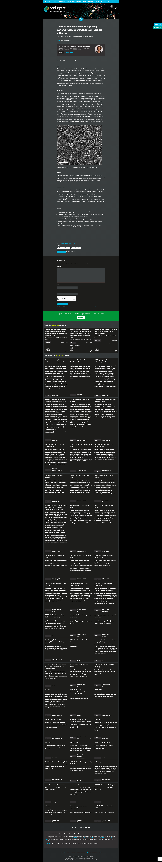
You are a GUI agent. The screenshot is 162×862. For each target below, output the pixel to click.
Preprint (58, 40)
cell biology (63, 58)
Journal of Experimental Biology (87, 837)
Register (111, 1)
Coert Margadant (69, 52)
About (54, 1)
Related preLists (157, 27)
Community (61, 1)
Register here (81, 317)
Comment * (59, 266)
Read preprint (61, 251)
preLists (78, 1)
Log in (104, 1)
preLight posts (71, 1)
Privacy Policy (62, 852)
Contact (97, 1)
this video (49, 843)
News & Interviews (88, 1)
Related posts (158, 24)
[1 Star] (66, 251)
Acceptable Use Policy (82, 852)
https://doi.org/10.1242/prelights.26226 (66, 243)
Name (58, 284)
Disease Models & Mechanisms (102, 837)
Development (66, 837)
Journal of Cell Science (74, 837)
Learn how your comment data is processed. (85, 306)
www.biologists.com (50, 845)
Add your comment (62, 303)
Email (58, 291)
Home (48, 1)
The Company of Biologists (95, 852)
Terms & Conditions (71, 852)
